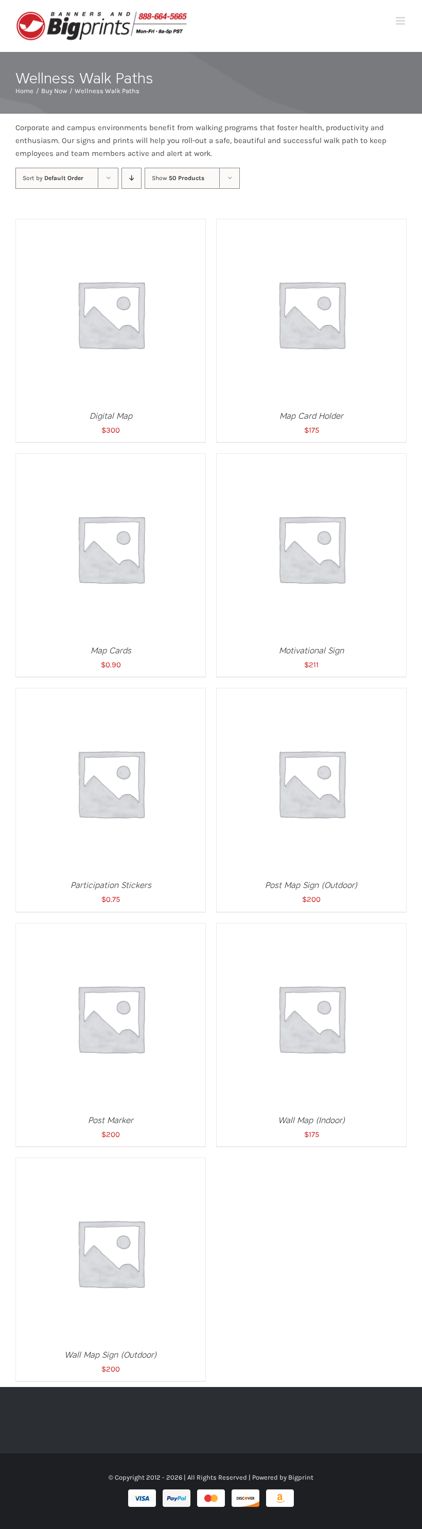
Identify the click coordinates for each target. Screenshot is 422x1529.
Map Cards (111, 650)
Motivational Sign (311, 650)
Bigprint (300, 1477)
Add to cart (89, 315)
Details (140, 315)
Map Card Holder (311, 416)
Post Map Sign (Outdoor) (311, 885)
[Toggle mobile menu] (401, 20)
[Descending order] (131, 178)
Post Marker (110, 1120)
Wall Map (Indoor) (311, 1120)
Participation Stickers (111, 885)
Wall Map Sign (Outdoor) (110, 1355)
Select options (289, 550)
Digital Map (111, 416)
